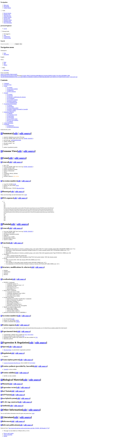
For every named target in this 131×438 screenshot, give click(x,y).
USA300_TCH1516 (69, 77)
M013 (22, 77)
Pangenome (3, 75)
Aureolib (6, 369)
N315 (10, 75)
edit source (25, 133)
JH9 (6, 77)
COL (7, 75)
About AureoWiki (8, 434)
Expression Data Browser (12, 363)
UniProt (18, 321)
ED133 (60, 75)
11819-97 (47, 75)
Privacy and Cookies (9, 433)
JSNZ (32, 75)
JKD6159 (14, 77)
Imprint (5, 436)
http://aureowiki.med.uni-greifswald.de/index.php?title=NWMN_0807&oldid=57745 (29, 428)
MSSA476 (37, 77)
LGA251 (18, 77)
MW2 (41, 77)
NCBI (14, 184)
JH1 (4, 77)
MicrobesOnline (20, 188)
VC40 (75, 77)
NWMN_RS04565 (28, 138)
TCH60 (59, 77)
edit (16, 133)
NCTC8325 (14, 75)
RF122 (49, 77)
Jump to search (13, 74)
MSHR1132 (32, 77)
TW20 (63, 77)
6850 (50, 75)
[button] (1, 10)
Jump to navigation (5, 74)
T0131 (56, 77)
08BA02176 (42, 75)
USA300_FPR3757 (26, 75)
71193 (53, 75)
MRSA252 (26, 77)
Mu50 (46, 77)
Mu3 (44, 77)
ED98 (63, 75)
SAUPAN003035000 (16, 140)
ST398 (53, 77)
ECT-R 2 (57, 75)
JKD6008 (9, 77)
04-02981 (36, 75)
